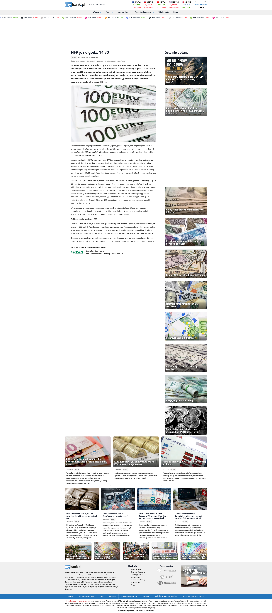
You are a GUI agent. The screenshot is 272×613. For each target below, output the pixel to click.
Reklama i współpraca (86, 596)
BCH (58, 17)
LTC (37, 17)
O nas (102, 596)
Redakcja (112, 596)
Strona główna (136, 569)
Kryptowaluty (122, 12)
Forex (108, 12)
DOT (81, 17)
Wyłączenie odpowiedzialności (193, 596)
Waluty (96, 12)
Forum (176, 12)
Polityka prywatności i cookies (166, 596)
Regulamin (146, 596)
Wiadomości (164, 12)
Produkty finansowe (143, 12)
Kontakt (70, 596)
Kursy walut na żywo (201, 4)
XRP (17, 17)
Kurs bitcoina (135, 577)
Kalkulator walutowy (138, 580)
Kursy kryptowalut (137, 575)
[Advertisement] (136, 34)
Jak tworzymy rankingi (129, 596)
